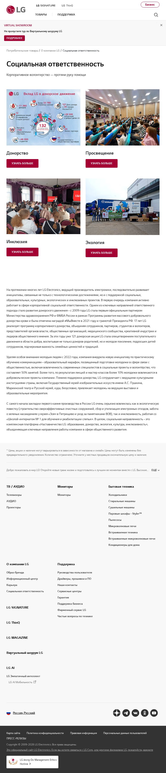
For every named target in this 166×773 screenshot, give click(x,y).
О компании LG (17, 564)
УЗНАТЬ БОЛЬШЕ (22, 163)
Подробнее (14, 38)
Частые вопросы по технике (75, 616)
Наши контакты (67, 585)
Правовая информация (83, 733)
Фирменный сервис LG (71, 610)
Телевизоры (14, 495)
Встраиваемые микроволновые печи (132, 539)
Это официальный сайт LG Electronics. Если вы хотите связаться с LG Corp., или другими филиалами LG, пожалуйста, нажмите (79, 750)
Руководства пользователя (74, 572)
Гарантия (63, 597)
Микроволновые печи (122, 526)
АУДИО (11, 501)
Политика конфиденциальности (45, 733)
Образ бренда (15, 572)
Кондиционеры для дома (124, 545)
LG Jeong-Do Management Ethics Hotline (38, 762)
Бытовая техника (121, 486)
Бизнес (150, 5)
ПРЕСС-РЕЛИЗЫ (16, 738)
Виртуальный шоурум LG (24, 653)
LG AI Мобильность (20, 682)
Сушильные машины (121, 507)
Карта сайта (13, 733)
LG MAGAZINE (17, 637)
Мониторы (65, 486)
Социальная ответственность (25, 591)
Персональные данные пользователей (125, 733)
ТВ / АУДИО (15, 486)
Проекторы (13, 507)
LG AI (10, 668)
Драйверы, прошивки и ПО (74, 579)
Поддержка (66, 564)
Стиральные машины (122, 501)
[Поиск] (156, 14)
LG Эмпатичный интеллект (23, 676)
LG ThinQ (13, 622)
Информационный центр (22, 579)
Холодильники (118, 495)
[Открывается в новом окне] (117, 713)
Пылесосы (115, 520)
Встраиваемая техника (123, 532)
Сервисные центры (69, 591)
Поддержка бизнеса (70, 604)
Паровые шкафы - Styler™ (125, 514)
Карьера (11, 585)
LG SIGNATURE (17, 607)
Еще (154, 470)
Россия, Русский (24, 713)
